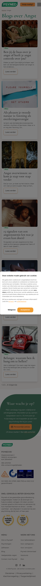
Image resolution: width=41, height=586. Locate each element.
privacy (11, 301)
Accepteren (25, 310)
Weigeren (12, 310)
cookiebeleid (21, 301)
